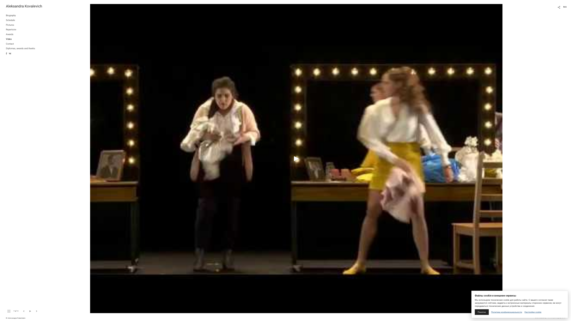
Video (9, 39)
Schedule (10, 20)
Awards (9, 34)
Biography (11, 15)
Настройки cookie (532, 312)
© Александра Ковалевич (15, 318)
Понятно (482, 312)
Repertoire (11, 29)
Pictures (10, 25)
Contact (10, 44)
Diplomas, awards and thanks (20, 48)
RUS (565, 7)
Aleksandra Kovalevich (24, 6)
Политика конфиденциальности (506, 312)
